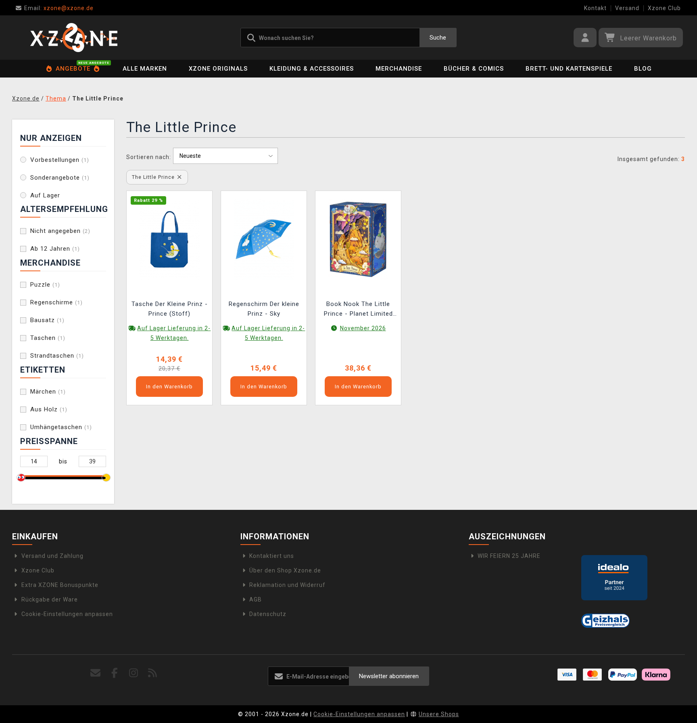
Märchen (48, 391)
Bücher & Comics (474, 68)
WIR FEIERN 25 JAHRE (509, 556)
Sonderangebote (60, 177)
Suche (438, 37)
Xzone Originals (218, 68)
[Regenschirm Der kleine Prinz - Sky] (264, 238)
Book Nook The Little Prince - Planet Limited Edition (358, 309)
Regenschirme (56, 302)
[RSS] (152, 673)
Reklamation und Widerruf (287, 585)
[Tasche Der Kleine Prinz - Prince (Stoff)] (169, 238)
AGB (255, 599)
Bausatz (47, 320)
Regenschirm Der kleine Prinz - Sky (264, 308)
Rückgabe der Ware (49, 599)
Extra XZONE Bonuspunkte (59, 585)
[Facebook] (115, 673)
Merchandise (399, 68)
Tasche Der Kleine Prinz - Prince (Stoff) (169, 308)
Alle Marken (145, 68)
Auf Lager (45, 195)
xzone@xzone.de (59, 8)
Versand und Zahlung (52, 556)
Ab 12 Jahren (55, 248)
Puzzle (45, 284)
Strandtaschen (57, 355)
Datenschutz (267, 614)
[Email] (96, 673)
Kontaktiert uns (271, 556)
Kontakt (595, 8)
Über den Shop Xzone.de (285, 570)
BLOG (643, 68)
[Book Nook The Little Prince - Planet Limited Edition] (358, 238)
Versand (627, 8)
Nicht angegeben (60, 231)
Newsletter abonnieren (389, 676)
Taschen (47, 338)
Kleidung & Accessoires (311, 68)
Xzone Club (664, 8)
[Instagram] (133, 673)
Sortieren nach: (148, 157)
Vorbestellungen (59, 159)
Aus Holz (48, 409)
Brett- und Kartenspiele (569, 68)
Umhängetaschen (61, 427)
